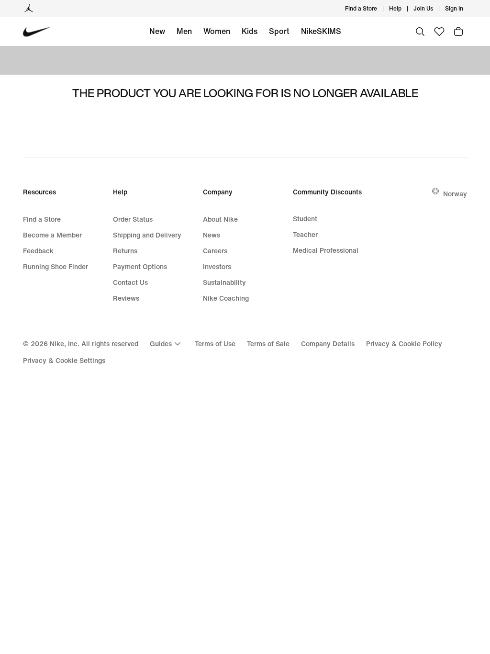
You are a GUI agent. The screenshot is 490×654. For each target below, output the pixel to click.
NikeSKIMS (321, 31)
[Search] (420, 31)
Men (184, 31)
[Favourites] (439, 31)
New (157, 31)
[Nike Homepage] (37, 32)
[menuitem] (404, 8)
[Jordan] (28, 8)
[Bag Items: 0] (458, 31)
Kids (249, 31)
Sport (279, 31)
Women (216, 31)
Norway (455, 194)
